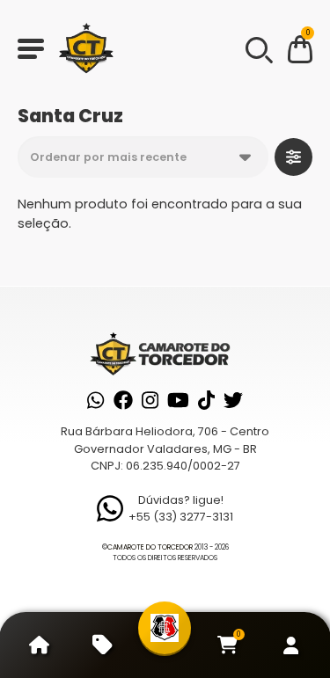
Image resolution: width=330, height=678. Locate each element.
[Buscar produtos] (258, 48)
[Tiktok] (206, 400)
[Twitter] (233, 400)
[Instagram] (150, 400)
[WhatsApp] (95, 400)
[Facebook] (123, 400)
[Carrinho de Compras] (300, 52)
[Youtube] (178, 400)
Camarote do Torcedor (150, 547)
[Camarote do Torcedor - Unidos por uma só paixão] (86, 48)
